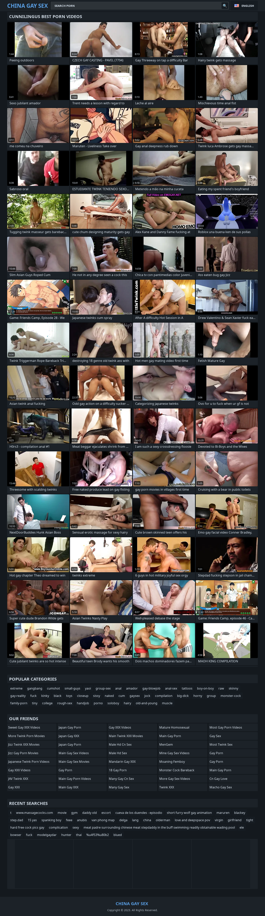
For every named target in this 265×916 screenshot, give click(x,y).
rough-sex (64, 703)
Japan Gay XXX (69, 736)
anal (118, 688)
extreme (16, 688)
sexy (76, 827)
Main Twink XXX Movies (126, 736)
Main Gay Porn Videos (75, 779)
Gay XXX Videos (19, 770)
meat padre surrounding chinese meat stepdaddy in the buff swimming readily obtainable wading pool (159, 827)
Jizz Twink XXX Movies (24, 744)
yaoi (88, 688)
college (47, 703)
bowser (15, 835)
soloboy (113, 703)
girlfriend (235, 820)
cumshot (53, 688)
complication (58, 827)
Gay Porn (65, 770)
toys (69, 696)
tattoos (187, 688)
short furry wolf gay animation (189, 813)
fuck (33, 696)
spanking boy (51, 820)
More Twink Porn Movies (26, 736)
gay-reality (18, 696)
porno (98, 703)
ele (242, 827)
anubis (82, 820)
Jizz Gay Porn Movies (23, 753)
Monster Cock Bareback (176, 770)
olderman (163, 820)
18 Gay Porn (118, 770)
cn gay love (218, 779)
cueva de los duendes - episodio (138, 813)
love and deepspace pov (192, 820)
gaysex (135, 696)
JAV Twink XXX (18, 779)
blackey (239, 813)
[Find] (225, 5)
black (57, 696)
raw (221, 688)
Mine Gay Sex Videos (174, 753)
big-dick (183, 696)
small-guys (72, 688)
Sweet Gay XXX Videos (24, 727)
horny (197, 696)
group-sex (103, 688)
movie (62, 813)
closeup (82, 696)
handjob (83, 703)
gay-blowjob (151, 688)
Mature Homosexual (174, 727)
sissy (96, 696)
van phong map (103, 820)
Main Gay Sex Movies (74, 761)
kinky (45, 696)
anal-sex (171, 688)
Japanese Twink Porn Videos (28, 761)
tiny (34, 703)
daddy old (89, 813)
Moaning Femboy (172, 761)
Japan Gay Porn (70, 727)
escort (106, 813)
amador (132, 688)
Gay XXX (14, 787)
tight (249, 820)
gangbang (34, 688)
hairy (127, 703)
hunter (66, 835)
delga (123, 820)
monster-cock (231, 696)
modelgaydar (47, 835)
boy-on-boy (205, 688)
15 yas (32, 820)
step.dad (16, 820)
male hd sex (118, 753)
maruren (223, 813)
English (248, 6)
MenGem (166, 744)
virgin (219, 820)
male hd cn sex (120, 744)
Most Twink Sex (221, 744)
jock (147, 696)
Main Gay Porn (170, 736)
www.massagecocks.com (34, 813)
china (147, 820)
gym (74, 813)
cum (122, 696)
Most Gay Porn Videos (226, 727)
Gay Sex (215, 736)
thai (79, 835)
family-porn (18, 703)
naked (109, 696)
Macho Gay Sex (221, 787)
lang (135, 820)
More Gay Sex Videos (174, 779)
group (211, 696)
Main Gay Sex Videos (74, 753)
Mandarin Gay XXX (122, 761)
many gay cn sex (121, 779)
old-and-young (146, 703)
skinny (233, 688)
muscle (167, 703)
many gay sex (119, 787)
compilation (163, 696)
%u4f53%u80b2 (97, 835)
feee (69, 820)
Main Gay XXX (68, 787)
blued (117, 835)
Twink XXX (166, 787)
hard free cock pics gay (27, 827)
